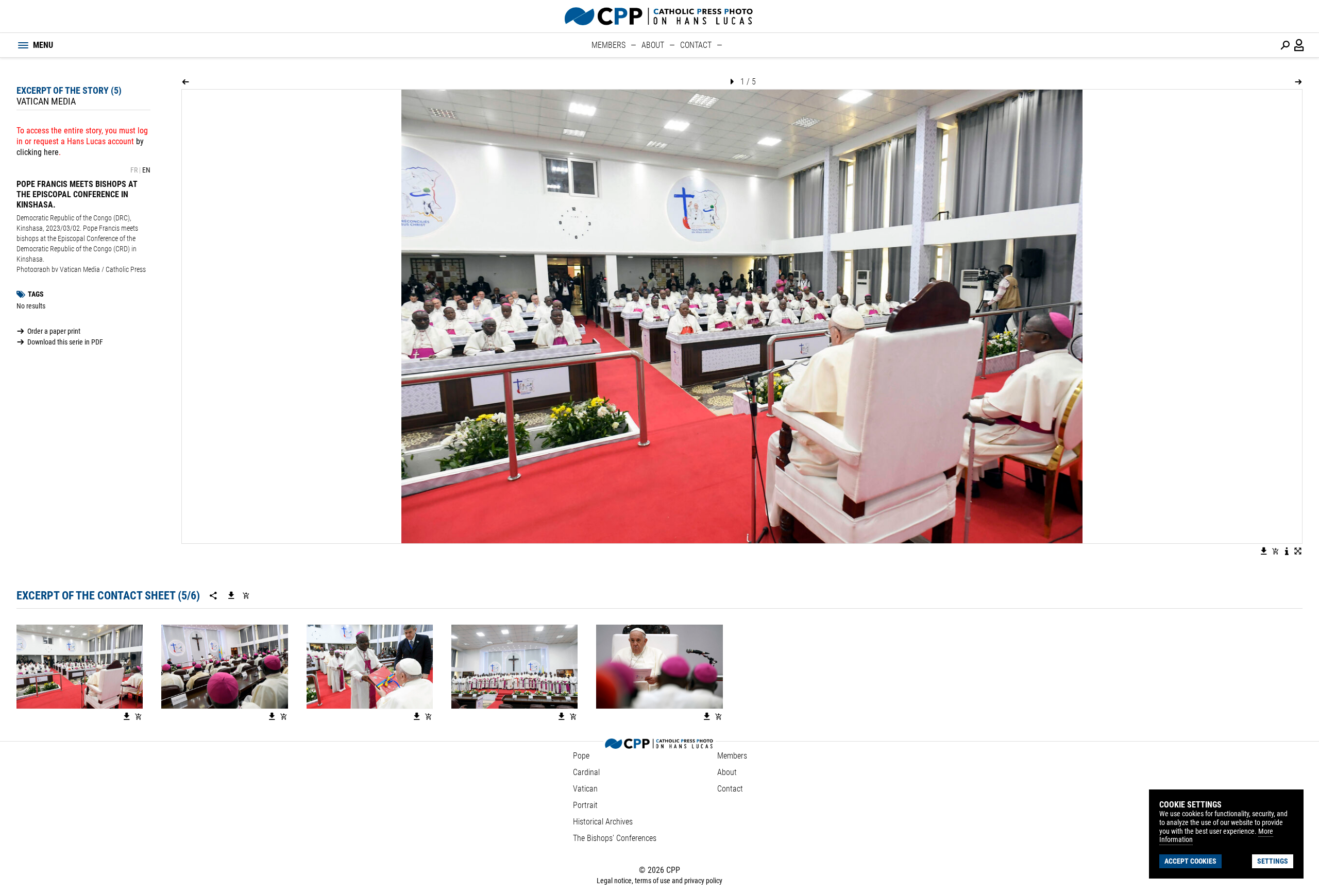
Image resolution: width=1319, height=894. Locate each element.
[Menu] (22, 45)
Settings (1272, 861)
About (652, 45)
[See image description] (1286, 551)
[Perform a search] (1285, 45)
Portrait (585, 805)
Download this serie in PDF (65, 342)
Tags (36, 294)
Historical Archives (603, 822)
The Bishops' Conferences (614, 838)
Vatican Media (46, 101)
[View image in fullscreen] (1298, 551)
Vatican (585, 789)
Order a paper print (53, 331)
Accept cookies (1190, 861)
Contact (696, 45)
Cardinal (586, 772)
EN (146, 170)
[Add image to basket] (1275, 551)
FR (134, 170)
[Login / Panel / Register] (1299, 45)
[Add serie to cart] (245, 595)
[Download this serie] (231, 595)
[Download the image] (1264, 551)
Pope (581, 756)
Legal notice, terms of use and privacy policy (659, 880)
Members (608, 45)
